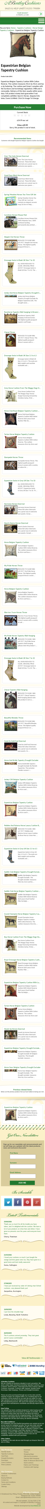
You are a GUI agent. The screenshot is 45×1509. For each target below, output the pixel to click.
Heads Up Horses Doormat (14, 1029)
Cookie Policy (5, 1484)
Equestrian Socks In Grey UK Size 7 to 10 (19, 481)
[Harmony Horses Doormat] (10, 514)
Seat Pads (4, 1456)
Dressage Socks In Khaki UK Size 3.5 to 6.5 (20, 356)
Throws (26, 1452)
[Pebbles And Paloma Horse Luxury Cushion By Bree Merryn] (10, 839)
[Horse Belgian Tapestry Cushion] (10, 556)
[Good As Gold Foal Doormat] (10, 750)
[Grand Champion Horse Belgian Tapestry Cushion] (10, 928)
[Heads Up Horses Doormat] (10, 1039)
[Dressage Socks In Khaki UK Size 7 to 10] (10, 284)
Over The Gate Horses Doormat (16, 156)
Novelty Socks (6, 1452)
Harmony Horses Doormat (14, 504)
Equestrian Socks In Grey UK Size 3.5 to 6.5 (20, 849)
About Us (4, 1476)
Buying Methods (6, 1478)
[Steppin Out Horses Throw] (10, 251)
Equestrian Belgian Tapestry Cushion (18, 803)
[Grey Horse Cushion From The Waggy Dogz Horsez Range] (10, 402)
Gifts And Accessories (31, 1456)
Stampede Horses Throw (13, 457)
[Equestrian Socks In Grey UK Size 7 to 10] (10, 495)
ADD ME (22, 1183)
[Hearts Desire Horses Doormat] (10, 532)
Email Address (15, 1172)
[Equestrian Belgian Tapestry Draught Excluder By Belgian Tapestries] (10, 1053)
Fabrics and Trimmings (31, 1465)
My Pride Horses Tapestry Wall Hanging (19, 636)
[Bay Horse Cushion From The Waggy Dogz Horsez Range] (10, 951)
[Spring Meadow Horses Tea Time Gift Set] (10, 206)
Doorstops (4, 1460)
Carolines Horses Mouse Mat (15, 215)
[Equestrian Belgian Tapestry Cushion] (23, 59)
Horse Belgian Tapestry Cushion (16, 542)
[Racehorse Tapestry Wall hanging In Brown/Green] (10, 323)
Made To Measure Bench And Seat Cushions (33, 1462)
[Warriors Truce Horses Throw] (10, 626)
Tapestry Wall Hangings (31, 1458)
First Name (14, 1153)
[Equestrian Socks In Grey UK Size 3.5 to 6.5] (10, 863)
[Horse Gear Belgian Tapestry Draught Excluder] (10, 1072)
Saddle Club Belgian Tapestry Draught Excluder (22, 872)
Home (13, 28)
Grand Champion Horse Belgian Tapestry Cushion (23, 914)
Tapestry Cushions (24, 28)
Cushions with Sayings (31, 1467)
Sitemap (4, 1486)
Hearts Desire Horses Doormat (16, 523)
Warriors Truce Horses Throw (15, 613)
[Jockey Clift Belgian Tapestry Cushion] (10, 793)
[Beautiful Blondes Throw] (10, 732)
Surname (13, 1163)
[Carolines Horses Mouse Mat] (10, 228)
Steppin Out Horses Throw (14, 237)
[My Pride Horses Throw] (10, 580)
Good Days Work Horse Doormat (17, 175)
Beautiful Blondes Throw (13, 718)
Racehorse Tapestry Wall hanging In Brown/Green (23, 312)
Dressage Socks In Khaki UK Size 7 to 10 (19, 260)
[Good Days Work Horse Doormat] (10, 185)
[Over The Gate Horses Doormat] (10, 166)
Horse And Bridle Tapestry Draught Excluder (21, 760)
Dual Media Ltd (36, 1506)
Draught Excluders (7, 1458)
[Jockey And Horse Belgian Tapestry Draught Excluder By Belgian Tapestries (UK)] (10, 297)
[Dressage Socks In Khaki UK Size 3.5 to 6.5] (10, 379)
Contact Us (5, 1480)
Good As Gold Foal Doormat (15, 741)
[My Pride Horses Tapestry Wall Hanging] (10, 649)
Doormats (27, 1450)
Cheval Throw (9, 332)
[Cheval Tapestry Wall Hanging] (10, 709)
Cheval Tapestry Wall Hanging (15, 690)
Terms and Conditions (8, 1482)
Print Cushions (6, 1465)
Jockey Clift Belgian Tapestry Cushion (18, 780)
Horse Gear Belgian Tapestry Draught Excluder (22, 1067)
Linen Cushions (6, 1462)
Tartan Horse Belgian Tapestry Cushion (19, 434)
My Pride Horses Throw (13, 566)
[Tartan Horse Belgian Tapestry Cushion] (10, 448)
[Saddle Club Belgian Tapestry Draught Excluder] (10, 876)
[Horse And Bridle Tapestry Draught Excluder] (10, 765)
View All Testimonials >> (32, 1358)
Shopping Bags (29, 1454)
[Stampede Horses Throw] (10, 471)
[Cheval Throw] (10, 346)
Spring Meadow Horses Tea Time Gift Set (20, 195)
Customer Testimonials (8, 1473)
